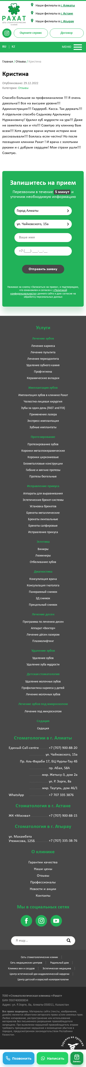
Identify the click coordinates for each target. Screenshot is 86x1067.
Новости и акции (43, 889)
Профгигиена (43, 372)
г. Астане (67, 13)
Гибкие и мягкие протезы (43, 470)
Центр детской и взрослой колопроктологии (43, 979)
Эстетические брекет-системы (43, 500)
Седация (43, 721)
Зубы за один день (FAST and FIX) (43, 408)
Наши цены (43, 869)
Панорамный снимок (43, 592)
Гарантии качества (43, 862)
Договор (67, 33)
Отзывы (21, 61)
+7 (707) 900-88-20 (63, 748)
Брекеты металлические (43, 513)
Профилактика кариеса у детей (43, 688)
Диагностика (43, 571)
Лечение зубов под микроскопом (43, 704)
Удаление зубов (43, 651)
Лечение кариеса (43, 346)
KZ (13, 46)
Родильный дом (59, 962)
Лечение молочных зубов (43, 694)
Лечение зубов (43, 338)
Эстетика (43, 542)
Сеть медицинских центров (26, 962)
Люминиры (43, 555)
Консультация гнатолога (43, 585)
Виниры (43, 549)
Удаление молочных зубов (43, 681)
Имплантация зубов (43, 388)
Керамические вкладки (43, 378)
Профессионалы (43, 882)
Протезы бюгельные (43, 476)
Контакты (43, 896)
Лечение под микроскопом (43, 711)
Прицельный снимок (43, 605)
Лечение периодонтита (43, 359)
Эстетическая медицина (57, 968)
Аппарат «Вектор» (43, 628)
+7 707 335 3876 (61, 795)
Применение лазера (43, 414)
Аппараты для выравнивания (43, 493)
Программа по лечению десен (43, 622)
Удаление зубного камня (43, 365)
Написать (55, 1058)
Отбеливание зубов (43, 562)
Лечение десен (43, 614)
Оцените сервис (31, 33)
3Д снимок (43, 598)
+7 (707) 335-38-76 (63, 841)
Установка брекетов (43, 506)
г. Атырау (67, 21)
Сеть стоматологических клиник (39, 957)
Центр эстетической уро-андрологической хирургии (39, 974)
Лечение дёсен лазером (43, 634)
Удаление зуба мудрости (43, 664)
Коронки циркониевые (43, 457)
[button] (76, 1058)
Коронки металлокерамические (43, 451)
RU (4, 46)
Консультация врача (43, 579)
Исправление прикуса (43, 486)
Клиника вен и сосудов (21, 968)
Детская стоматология (43, 674)
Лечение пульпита (43, 352)
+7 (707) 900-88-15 (63, 816)
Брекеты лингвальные (43, 519)
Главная (7, 61)
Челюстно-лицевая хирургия (43, 401)
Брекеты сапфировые (43, 526)
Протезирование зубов (43, 444)
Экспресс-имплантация (43, 421)
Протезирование (43, 437)
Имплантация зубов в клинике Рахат (43, 395)
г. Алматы (68, 5)
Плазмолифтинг (43, 641)
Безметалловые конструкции (43, 463)
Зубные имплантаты (43, 427)
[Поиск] (69, 940)
